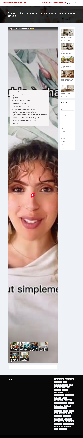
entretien (56, 402)
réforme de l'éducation (59, 421)
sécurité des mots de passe (65, 426)
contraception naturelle (59, 395)
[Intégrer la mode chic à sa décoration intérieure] (67, 46)
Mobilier (74, 2)
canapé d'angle (67, 387)
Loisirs (62, 125)
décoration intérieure (58, 400)
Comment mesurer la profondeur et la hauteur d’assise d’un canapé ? (27, 115)
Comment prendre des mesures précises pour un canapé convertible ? (27, 121)
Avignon (69, 2)
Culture (62, 112)
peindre (70, 413)
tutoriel (56, 429)
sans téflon (66, 423)
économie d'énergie (63, 429)
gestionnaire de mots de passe (60, 408)
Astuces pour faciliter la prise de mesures (20, 106)
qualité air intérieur (67, 418)
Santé (62, 135)
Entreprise (63, 115)
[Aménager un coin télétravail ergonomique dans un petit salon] (67, 88)
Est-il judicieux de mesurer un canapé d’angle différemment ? (25, 120)
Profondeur (15, 97)
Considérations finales (16, 108)
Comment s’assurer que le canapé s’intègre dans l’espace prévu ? (26, 117)
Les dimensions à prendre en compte (19, 94)
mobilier (56, 413)
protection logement (58, 418)
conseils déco (57, 392)
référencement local (69, 421)
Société (63, 141)
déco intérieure (57, 397)
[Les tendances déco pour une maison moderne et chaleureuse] (67, 74)
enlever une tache (67, 400)
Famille (62, 118)
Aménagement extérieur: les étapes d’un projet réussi (67, 66)
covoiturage (67, 395)
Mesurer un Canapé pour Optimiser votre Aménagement (23, 109)
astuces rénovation (58, 384)
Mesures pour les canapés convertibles (20, 104)
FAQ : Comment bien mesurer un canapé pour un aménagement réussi (26, 111)
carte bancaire (65, 389)
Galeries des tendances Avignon (14, 2)
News (68, 3)
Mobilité (63, 131)
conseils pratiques (65, 392)
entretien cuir (70, 402)
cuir (72, 395)
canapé (71, 384)
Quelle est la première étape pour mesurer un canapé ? (24, 112)
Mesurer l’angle (16, 101)
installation (66, 410)
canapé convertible (58, 387)
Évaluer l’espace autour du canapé (19, 103)
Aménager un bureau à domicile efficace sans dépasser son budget (66, 39)
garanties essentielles (59, 405)
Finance (63, 122)
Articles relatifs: (15, 123)
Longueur (15, 95)
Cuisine (62, 109)
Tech (62, 144)
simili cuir (72, 423)
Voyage (63, 148)
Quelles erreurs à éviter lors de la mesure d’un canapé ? (24, 118)
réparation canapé (58, 423)
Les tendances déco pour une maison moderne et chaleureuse (67, 81)
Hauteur (15, 98)
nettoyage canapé (63, 413)
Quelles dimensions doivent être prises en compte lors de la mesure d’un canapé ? (30, 114)
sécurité (56, 426)
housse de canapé (58, 410)
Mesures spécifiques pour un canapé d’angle (21, 100)
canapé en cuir (57, 389)
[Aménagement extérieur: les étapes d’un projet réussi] (67, 59)
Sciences (63, 138)
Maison (62, 128)
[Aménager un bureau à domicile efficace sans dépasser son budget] (67, 32)
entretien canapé (63, 402)
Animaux (63, 106)
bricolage (65, 384)
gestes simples (67, 405)
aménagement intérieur (59, 379)
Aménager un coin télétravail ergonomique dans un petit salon (66, 95)
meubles (71, 410)
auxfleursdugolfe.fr (35, 379)
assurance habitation (69, 379)
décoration (64, 397)
